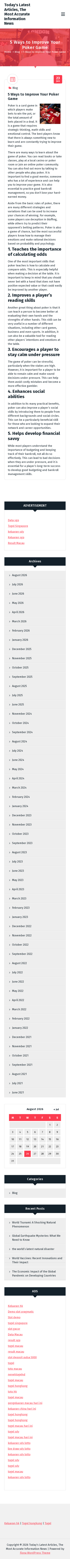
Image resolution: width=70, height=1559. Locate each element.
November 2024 (22, 713)
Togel (48, 1523)
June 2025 (18, 704)
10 (12, 1139)
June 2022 (18, 981)
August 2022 (19, 963)
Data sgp (13, 520)
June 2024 (18, 760)
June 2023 (18, 870)
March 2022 (19, 1009)
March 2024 (19, 787)
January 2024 (20, 806)
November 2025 (22, 658)
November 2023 (22, 824)
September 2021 (22, 1064)
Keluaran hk (15, 1306)
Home (7, 51)
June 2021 (18, 1092)
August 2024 (19, 741)
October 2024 (20, 723)
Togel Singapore (18, 526)
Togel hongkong (32, 1523)
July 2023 (17, 861)
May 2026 (18, 602)
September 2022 (22, 954)
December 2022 (21, 926)
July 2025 (17, 695)
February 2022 (21, 1018)
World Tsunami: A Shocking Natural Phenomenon (34, 1224)
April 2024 (18, 778)
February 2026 (21, 630)
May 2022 (17, 990)
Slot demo (14, 1317)
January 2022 (20, 1027)
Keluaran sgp (16, 537)
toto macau (15, 1368)
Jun (58, 79)
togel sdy (13, 1460)
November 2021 (21, 1046)
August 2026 (19, 575)
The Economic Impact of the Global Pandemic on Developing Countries (34, 1273)
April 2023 (18, 889)
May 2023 (17, 880)
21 (42, 1146)
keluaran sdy (16, 531)
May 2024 (18, 769)
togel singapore (18, 1323)
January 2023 (20, 917)
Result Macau (16, 543)
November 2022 (22, 935)
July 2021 (17, 1083)
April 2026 (18, 612)
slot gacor (14, 1328)
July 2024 (17, 750)
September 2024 (22, 732)
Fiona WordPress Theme (35, 1552)
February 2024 (21, 796)
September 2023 (22, 843)
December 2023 (21, 815)
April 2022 (18, 1000)
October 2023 (20, 833)
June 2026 (18, 593)
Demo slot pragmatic (21, 1311)
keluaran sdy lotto (19, 1477)
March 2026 (19, 621)
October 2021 (20, 1055)
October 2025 (20, 667)
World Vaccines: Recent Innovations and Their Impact (37, 1260)
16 (57, 1139)
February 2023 (21, 907)
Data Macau (15, 1334)
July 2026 (17, 584)
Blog (17, 51)
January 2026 (20, 639)
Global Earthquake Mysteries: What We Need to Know (36, 1237)
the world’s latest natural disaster (33, 1249)
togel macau (15, 1471)
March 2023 (19, 898)
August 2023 (19, 852)
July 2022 (17, 972)
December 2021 (21, 1037)
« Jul (56, 1109)
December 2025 (21, 649)
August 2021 (19, 1074)
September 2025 (22, 676)
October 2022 (20, 944)
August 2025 (19, 686)
